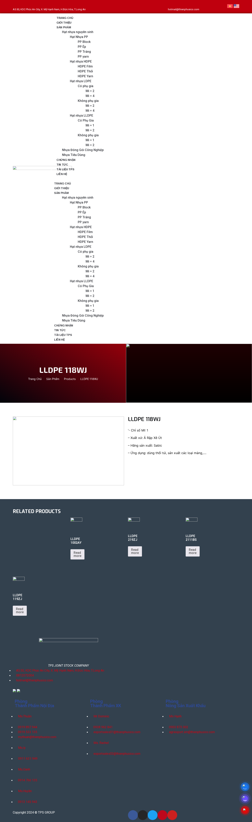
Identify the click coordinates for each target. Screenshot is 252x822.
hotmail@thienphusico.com (183, 9)
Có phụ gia (85, 86)
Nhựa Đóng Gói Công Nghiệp (83, 150)
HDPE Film (85, 66)
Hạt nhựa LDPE (80, 81)
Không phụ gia (88, 101)
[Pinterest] (217, 7)
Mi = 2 (90, 91)
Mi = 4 (90, 96)
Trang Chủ (65, 17)
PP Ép (82, 47)
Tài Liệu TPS (65, 169)
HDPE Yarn (85, 76)
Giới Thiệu (64, 22)
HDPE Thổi (85, 71)
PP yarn (83, 56)
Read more (77, 554)
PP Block (84, 42)
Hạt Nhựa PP (79, 37)
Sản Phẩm (52, 379)
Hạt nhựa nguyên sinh (77, 32)
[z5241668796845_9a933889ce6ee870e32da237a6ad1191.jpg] (68, 451)
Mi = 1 (90, 125)
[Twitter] (209, 7)
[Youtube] (222, 7)
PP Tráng (84, 51)
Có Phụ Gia (86, 120)
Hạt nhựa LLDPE (81, 115)
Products (70, 379)
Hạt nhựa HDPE (81, 61)
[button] (142, 178)
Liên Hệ (62, 174)
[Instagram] (213, 7)
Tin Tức (62, 164)
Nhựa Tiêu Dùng (73, 155)
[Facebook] (204, 7)
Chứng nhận (66, 159)
